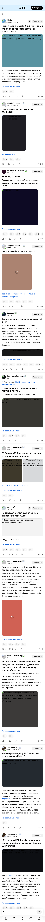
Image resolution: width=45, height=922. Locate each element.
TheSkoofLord (12, 748)
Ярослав (10, 313)
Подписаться (37, 21)
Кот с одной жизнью (15, 376)
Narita (9, 20)
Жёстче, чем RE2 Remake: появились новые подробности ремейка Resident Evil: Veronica (21, 843)
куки (15, 912)
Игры (9, 749)
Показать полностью (11, 87)
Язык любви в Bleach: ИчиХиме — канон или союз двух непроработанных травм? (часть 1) (22, 29)
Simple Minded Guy (14, 103)
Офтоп (9, 105)
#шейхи (16, 294)
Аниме (9, 22)
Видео (9, 248)
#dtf (14, 154)
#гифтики (14, 297)
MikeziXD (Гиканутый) (15, 171)
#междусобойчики (21, 485)
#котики (9, 294)
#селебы (24, 294)
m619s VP (11, 507)
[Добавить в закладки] (9, 164)
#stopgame (6, 154)
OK (39, 912)
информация (7, 799)
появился (12, 875)
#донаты (6, 297)
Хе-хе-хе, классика (11, 176)
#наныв (32, 294)
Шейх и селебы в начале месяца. (19, 251)
